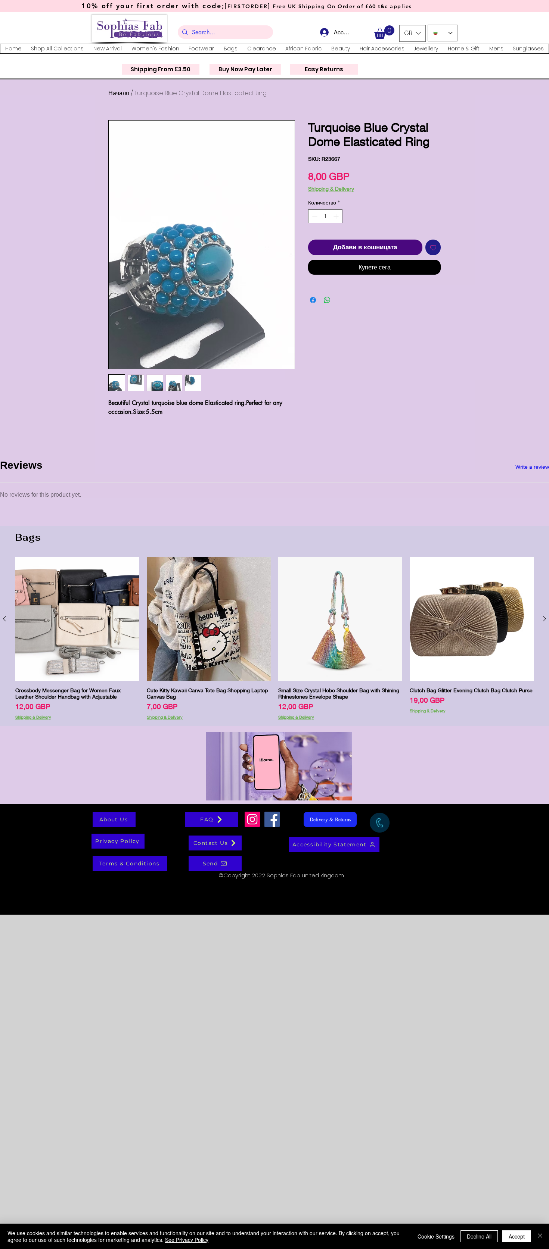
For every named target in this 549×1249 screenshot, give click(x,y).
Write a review (532, 466)
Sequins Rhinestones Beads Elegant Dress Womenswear (162, 523)
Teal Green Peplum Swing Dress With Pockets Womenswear (164, 714)
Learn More (421, 200)
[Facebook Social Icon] (272, 1153)
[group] (274, 973)
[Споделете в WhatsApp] (327, 311)
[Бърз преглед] (77, 953)
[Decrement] (314, 228)
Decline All (479, 1236)
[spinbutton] (325, 228)
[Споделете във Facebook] (312, 311)
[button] (384, 32)
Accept (517, 1236)
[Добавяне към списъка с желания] (433, 259)
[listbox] (412, 33)
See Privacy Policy (186, 1239)
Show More (275, 825)
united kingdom (323, 1210)
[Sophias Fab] (252, 1153)
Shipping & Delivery (331, 188)
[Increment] (336, 228)
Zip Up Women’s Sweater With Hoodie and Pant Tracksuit (162, 650)
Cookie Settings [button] (436, 1236)
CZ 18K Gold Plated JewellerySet (141, 587)
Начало (118, 93)
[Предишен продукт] (4, 953)
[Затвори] (540, 1236)
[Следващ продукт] (544, 953)
